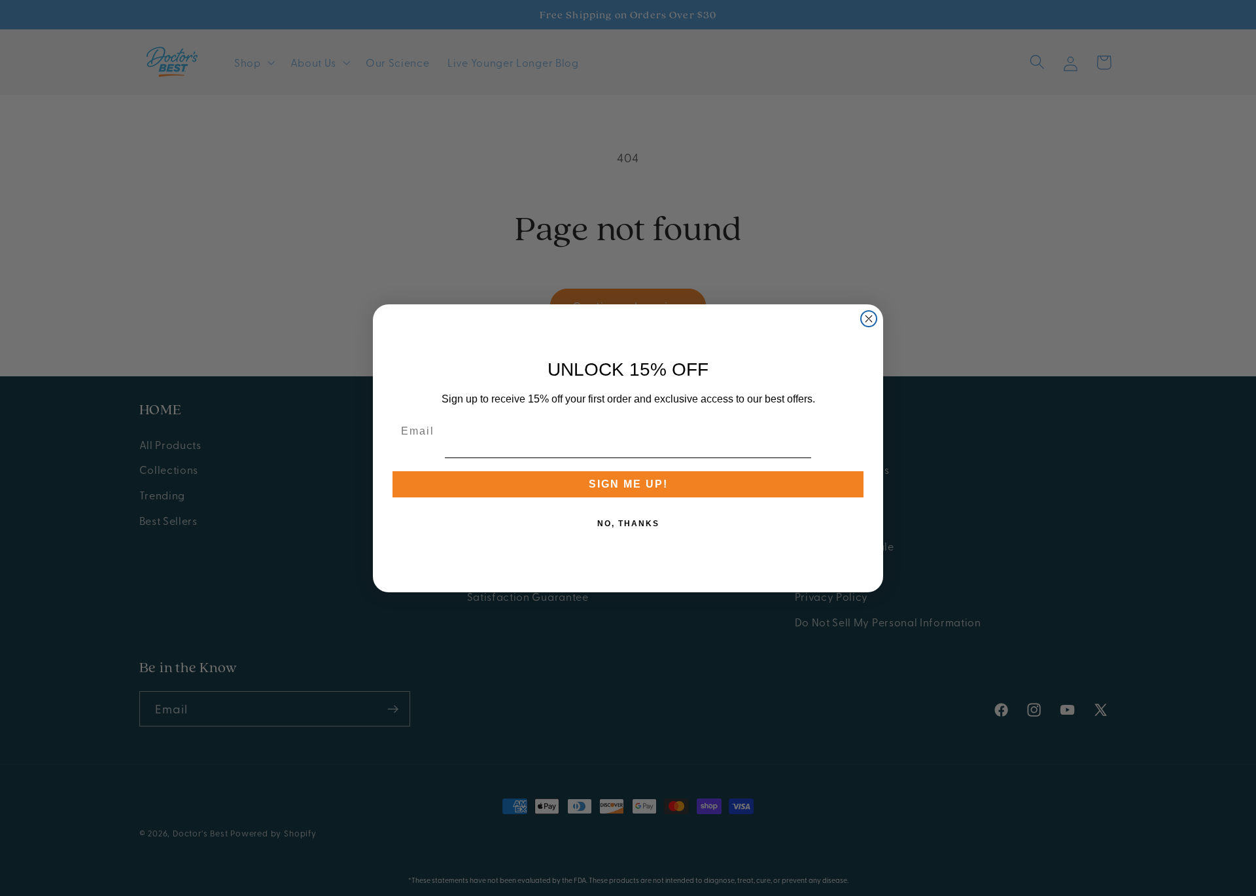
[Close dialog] (869, 319)
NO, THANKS (628, 523)
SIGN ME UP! (628, 484)
